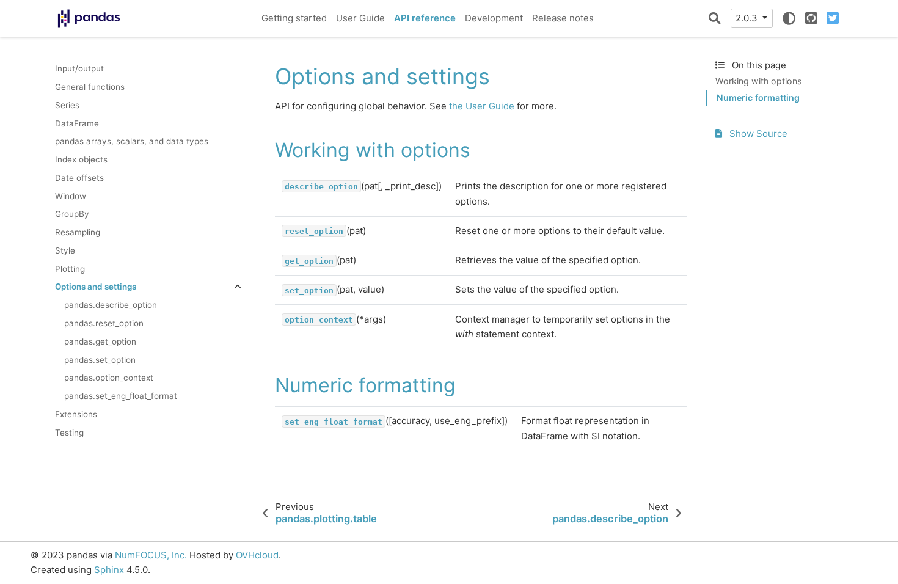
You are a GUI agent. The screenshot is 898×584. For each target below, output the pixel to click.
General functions (90, 87)
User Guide (360, 18)
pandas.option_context (108, 377)
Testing (69, 432)
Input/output (79, 68)
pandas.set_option (100, 360)
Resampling (77, 232)
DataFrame (77, 123)
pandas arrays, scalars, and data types (131, 141)
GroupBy (72, 214)
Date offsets (79, 178)
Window (70, 196)
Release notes (563, 18)
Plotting (70, 269)
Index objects (81, 159)
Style (65, 250)
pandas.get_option (100, 341)
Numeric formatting (758, 97)
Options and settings (95, 286)
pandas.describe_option (110, 305)
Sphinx (109, 569)
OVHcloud (257, 555)
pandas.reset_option (104, 323)
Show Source (757, 133)
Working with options (758, 81)
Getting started (294, 18)
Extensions (76, 414)
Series (67, 105)
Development (494, 18)
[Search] (714, 18)
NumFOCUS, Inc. (151, 555)
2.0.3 (748, 18)
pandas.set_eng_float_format (120, 396)
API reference (425, 18)
